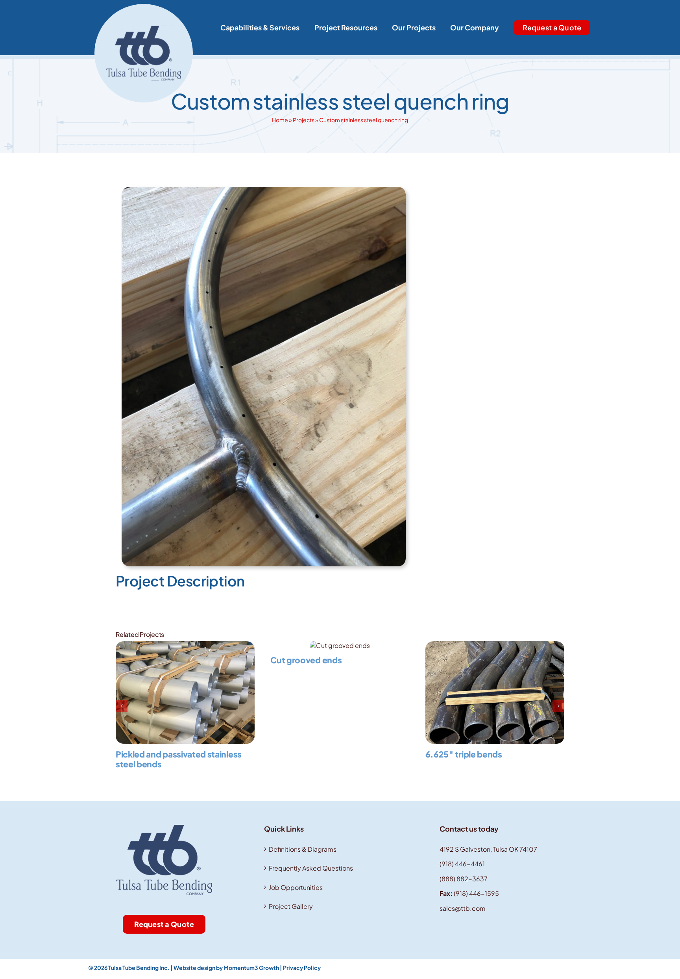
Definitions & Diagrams (302, 849)
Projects (303, 119)
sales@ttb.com (463, 908)
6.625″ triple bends (463, 754)
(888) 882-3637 (464, 879)
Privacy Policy (302, 967)
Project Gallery (291, 906)
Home (280, 119)
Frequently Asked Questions (311, 868)
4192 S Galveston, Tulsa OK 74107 (488, 849)
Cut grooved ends (306, 660)
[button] (122, 706)
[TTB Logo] (143, 7)
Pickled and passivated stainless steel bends (179, 759)
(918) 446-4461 (462, 864)
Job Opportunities (296, 887)
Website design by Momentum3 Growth (226, 967)
